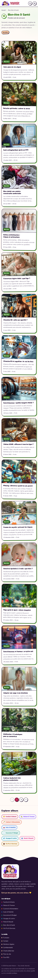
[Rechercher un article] (30, 3)
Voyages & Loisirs (9, 919)
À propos (6, 938)
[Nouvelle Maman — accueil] (10, 3)
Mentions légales (8, 944)
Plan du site (7, 954)
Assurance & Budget (10, 915)
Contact (5, 941)
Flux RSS (6, 957)
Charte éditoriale (8, 951)
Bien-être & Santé (9, 925)
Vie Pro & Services (9, 928)
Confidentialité (8, 948)
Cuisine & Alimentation (10, 909)
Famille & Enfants (9, 902)
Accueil (3, 10)
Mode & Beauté (8, 922)
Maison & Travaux (9, 905)
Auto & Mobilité (8, 912)
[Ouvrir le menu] (35, 3)
